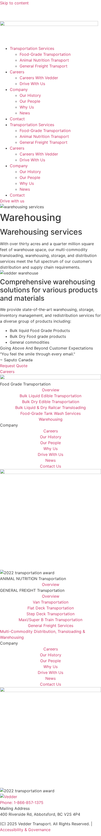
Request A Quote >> (19, 14)
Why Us (27, 107)
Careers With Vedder (39, 77)
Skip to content (14, 2)
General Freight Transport (43, 66)
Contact (17, 118)
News (5, 8)
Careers (17, 71)
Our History (30, 95)
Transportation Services (32, 48)
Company (19, 89)
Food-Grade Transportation (45, 54)
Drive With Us (32, 83)
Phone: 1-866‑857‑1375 (21, 802)
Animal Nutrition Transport (44, 60)
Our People (30, 101)
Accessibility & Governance (25, 829)
